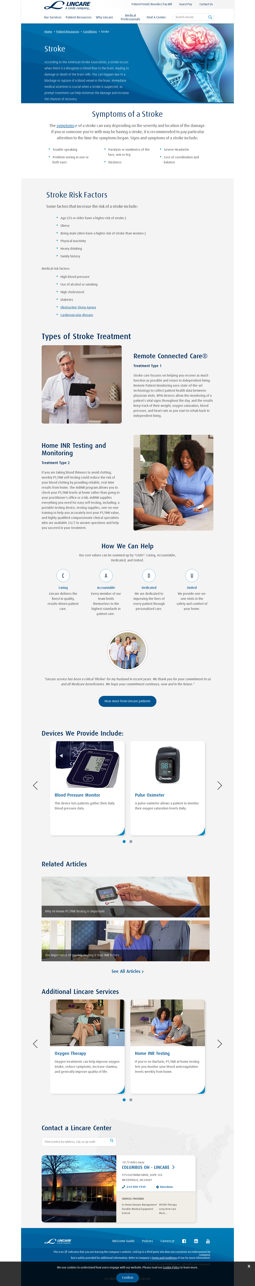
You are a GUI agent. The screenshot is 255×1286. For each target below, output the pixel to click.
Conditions (90, 31)
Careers (166, 1241)
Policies (147, 1241)
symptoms (65, 126)
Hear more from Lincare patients (127, 701)
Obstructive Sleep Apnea (78, 307)
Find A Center (156, 17)
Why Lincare (104, 17)
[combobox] (193, 17)
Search (210, 18)
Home (48, 31)
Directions (166, 1186)
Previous (37, 785)
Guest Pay (185, 4)
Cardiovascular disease (76, 315)
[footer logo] (57, 1242)
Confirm (127, 1277)
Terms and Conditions (164, 1258)
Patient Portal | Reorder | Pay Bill (152, 4)
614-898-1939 (136, 1186)
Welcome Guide (123, 1241)
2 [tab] (130, 841)
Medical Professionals (130, 17)
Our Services (53, 17)
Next (217, 785)
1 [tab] (124, 841)
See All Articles (127, 971)
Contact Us (206, 4)
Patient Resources (79, 17)
